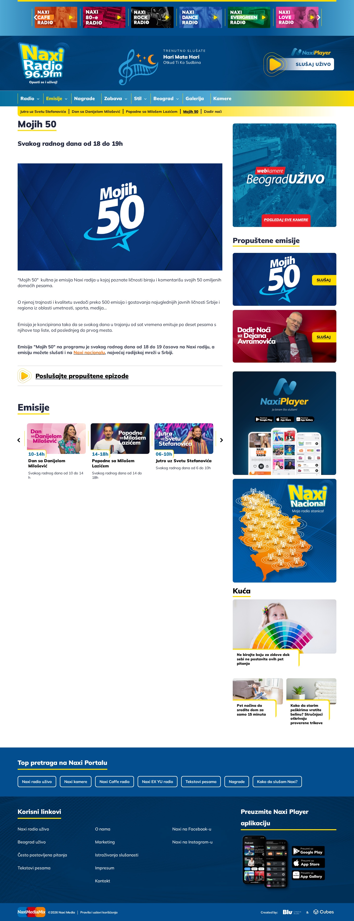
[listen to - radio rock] (152, 17)
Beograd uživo (32, 841)
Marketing (105, 841)
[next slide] (318, 17)
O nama (102, 829)
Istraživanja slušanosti (116, 854)
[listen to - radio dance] (200, 17)
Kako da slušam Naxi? (277, 781)
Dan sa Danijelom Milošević (96, 111)
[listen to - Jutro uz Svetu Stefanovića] (183, 438)
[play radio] (298, 63)
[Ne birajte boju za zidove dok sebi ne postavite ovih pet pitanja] (284, 626)
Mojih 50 (190, 111)
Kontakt (102, 880)
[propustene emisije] (284, 279)
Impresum (104, 867)
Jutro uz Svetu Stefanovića (43, 111)
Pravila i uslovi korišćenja (98, 912)
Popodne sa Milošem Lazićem (152, 111)
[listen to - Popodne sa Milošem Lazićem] (120, 438)
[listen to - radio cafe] (55, 17)
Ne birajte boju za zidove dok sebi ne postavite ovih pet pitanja (263, 659)
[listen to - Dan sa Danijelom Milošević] (56, 438)
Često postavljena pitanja (42, 854)
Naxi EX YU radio (157, 781)
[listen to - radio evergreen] (249, 17)
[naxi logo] (43, 63)
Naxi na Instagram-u (192, 841)
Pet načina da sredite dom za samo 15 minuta (251, 710)
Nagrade (237, 781)
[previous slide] (35, 17)
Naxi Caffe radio (115, 781)
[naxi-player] (284, 423)
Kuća (242, 590)
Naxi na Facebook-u (191, 829)
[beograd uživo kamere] (284, 175)
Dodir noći (213, 111)
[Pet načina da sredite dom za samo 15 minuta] (258, 691)
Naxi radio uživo (37, 781)
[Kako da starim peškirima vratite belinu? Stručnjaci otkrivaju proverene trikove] (311, 691)
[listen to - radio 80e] (104, 17)
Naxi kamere (75, 781)
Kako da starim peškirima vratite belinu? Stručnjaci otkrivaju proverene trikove (307, 714)
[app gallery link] (308, 875)
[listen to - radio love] (297, 17)
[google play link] (308, 851)
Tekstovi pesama (201, 781)
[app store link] (308, 863)
